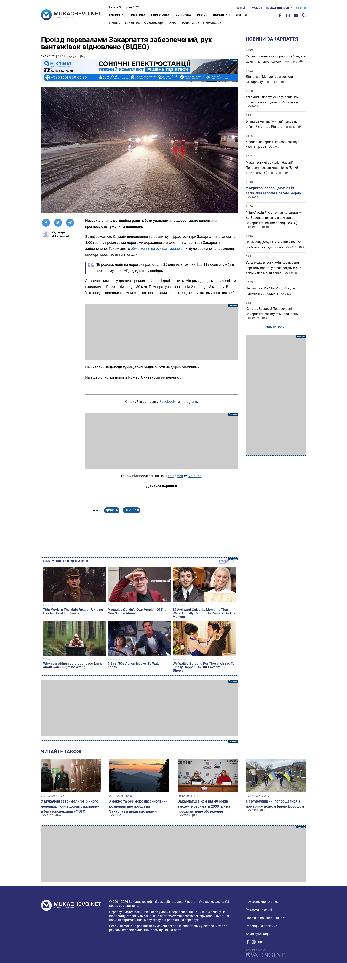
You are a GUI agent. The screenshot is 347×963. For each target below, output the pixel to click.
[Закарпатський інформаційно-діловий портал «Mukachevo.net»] (71, 15)
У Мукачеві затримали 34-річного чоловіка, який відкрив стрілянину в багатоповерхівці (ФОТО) (70, 806)
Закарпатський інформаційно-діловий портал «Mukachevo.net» (176, 902)
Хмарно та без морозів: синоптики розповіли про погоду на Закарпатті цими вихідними (138, 806)
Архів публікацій (258, 934)
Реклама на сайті (259, 910)
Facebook (167, 401)
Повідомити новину (279, 7)
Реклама (256, 7)
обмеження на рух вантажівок (156, 248)
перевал (132, 510)
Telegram (175, 476)
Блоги (172, 23)
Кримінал (221, 15)
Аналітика (132, 23)
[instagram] (288, 16)
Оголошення (190, 23)
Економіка (160, 15)
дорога (112, 510)
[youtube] (296, 16)
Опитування (212, 23)
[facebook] (280, 16)
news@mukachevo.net (262, 902)
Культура (183, 15)
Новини (114, 23)
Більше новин (276, 327)
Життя (241, 15)
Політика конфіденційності (266, 918)
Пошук (304, 15)
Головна (116, 15)
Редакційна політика (261, 926)
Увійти (301, 7)
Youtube (195, 476)
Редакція (240, 7)
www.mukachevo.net (183, 916)
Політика (137, 15)
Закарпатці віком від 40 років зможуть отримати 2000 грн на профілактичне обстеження (204, 806)
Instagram (189, 401)
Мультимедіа (154, 23)
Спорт (202, 15)
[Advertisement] (161, 332)
